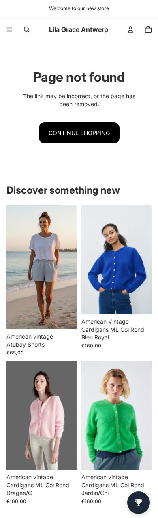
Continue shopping (79, 132)
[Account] (130, 29)
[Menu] (9, 29)
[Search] (27, 29)
